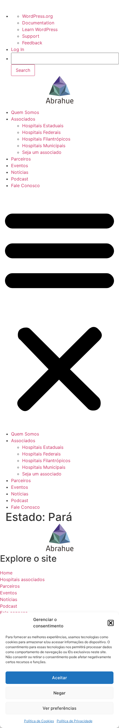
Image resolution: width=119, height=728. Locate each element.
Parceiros (21, 159)
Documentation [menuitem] (38, 23)
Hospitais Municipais (43, 145)
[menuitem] (65, 64)
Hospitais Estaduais (42, 125)
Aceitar (59, 677)
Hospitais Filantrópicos (46, 139)
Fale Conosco (25, 185)
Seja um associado (41, 152)
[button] (110, 623)
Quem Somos (25, 112)
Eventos (19, 165)
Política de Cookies (39, 721)
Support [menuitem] (30, 36)
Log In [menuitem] (17, 49)
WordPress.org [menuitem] (37, 16)
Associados (23, 119)
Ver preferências (59, 708)
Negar (59, 693)
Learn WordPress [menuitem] (40, 29)
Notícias (19, 172)
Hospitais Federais (41, 132)
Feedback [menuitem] (32, 42)
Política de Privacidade (74, 721)
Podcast (19, 179)
